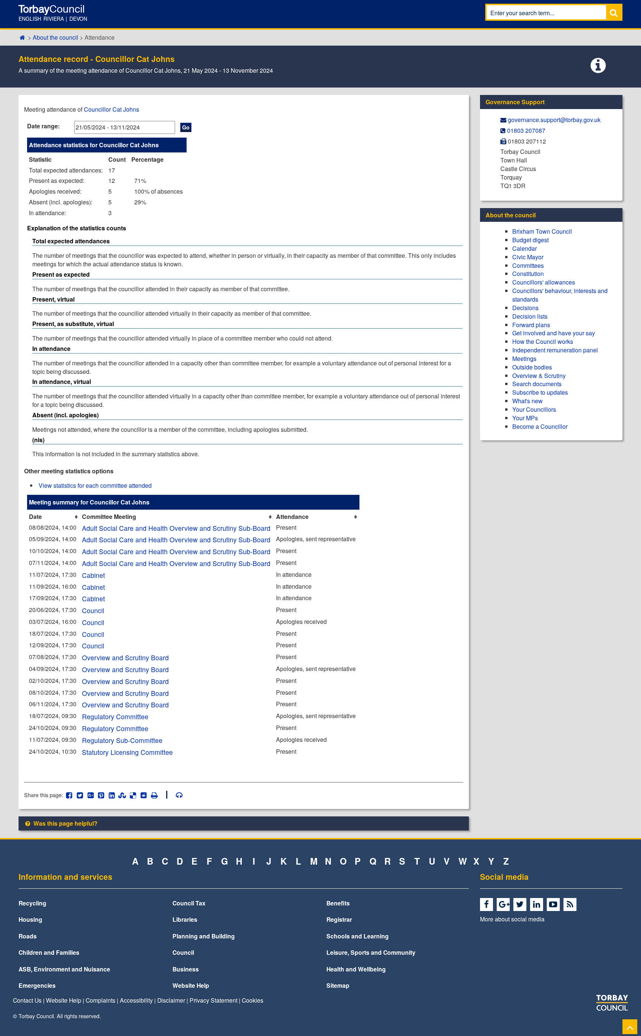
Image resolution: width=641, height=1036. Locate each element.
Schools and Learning (357, 936)
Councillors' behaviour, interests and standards (560, 294)
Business (185, 969)
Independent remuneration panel (555, 350)
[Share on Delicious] (133, 795)
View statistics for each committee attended (95, 485)
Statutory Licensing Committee (127, 752)
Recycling (32, 903)
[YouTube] (554, 905)
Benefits (338, 903)
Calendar (524, 248)
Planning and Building (203, 936)
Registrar (339, 919)
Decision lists (530, 316)
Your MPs (525, 418)
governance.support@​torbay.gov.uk (554, 119)
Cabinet (93, 575)
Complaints (100, 1000)
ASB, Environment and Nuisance (64, 969)
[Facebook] (487, 905)
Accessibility (136, 1000)
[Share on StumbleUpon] (122, 795)
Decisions (525, 307)
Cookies (252, 1000)
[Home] (22, 37)
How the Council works (542, 341)
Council (93, 610)
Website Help (190, 985)
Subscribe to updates (540, 392)
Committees (528, 265)
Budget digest (530, 240)
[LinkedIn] (537, 905)
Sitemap (337, 985)
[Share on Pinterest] (101, 795)
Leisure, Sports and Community (370, 952)
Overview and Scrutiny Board (125, 657)
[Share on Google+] (90, 795)
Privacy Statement (213, 1000)
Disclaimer (171, 1000)
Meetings (524, 358)
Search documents (537, 383)
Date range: (43, 126)
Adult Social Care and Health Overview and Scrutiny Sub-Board (176, 528)
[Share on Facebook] (69, 795)
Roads (28, 936)
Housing (30, 919)
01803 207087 (526, 130)
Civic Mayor (527, 257)
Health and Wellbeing (356, 969)
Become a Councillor (540, 426)
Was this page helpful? (65, 823)
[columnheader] (53, 517)
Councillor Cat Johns (111, 109)
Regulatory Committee (115, 716)
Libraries (184, 919)
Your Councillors (534, 409)
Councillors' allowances (543, 282)
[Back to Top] (630, 1026)
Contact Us (27, 1000)
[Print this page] (158, 795)
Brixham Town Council (542, 231)
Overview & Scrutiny (539, 375)
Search (613, 12)
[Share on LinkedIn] (111, 795)
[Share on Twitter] (80, 795)
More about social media (512, 919)
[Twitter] (521, 905)
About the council (55, 37)
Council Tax (189, 903)
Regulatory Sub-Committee (122, 740)
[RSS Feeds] (571, 905)
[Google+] (504, 905)
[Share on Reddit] (143, 795)
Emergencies (37, 985)
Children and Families (49, 952)
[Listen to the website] (175, 795)
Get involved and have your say (553, 333)
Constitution (528, 273)
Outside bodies (532, 367)
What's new (527, 401)
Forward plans (531, 324)
